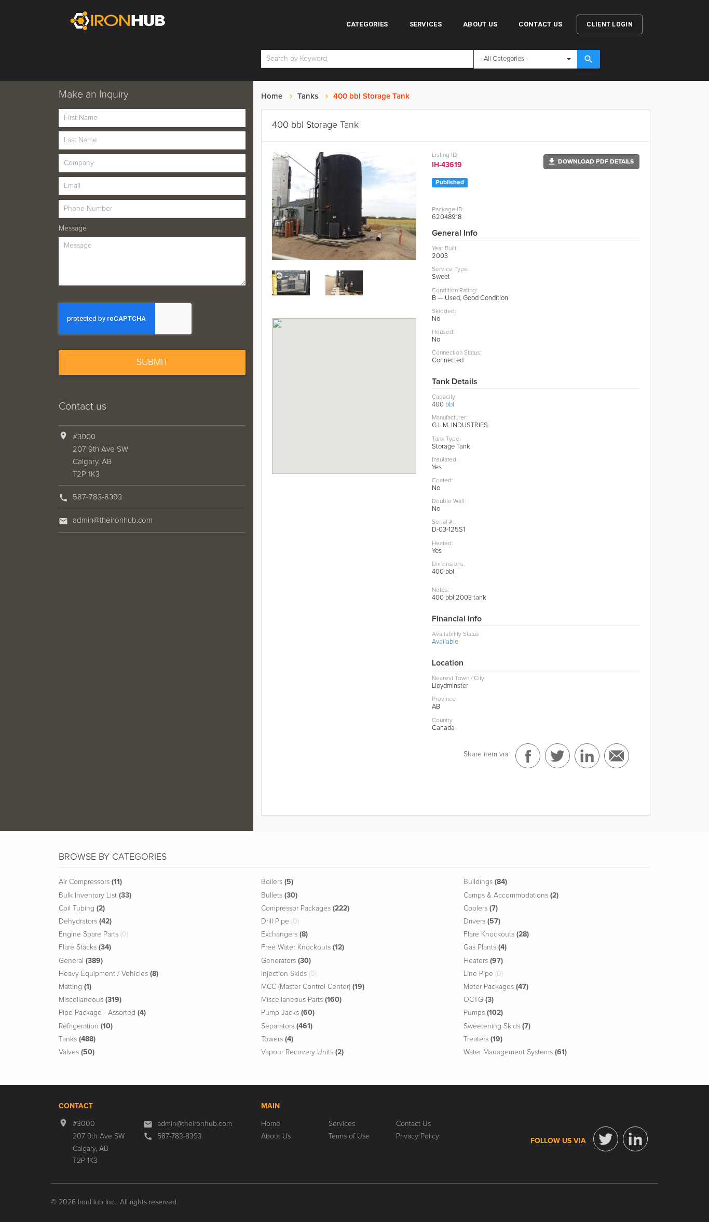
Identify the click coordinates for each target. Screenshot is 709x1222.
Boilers (277, 882)
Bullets (279, 895)
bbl (449, 404)
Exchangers (284, 934)
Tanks (307, 96)
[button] (591, 161)
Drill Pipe (280, 921)
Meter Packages (495, 986)
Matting (75, 986)
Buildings (485, 882)
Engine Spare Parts (93, 934)
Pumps (483, 1012)
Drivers (481, 921)
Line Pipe (483, 973)
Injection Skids (289, 973)
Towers (277, 1039)
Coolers (480, 908)
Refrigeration (86, 1026)
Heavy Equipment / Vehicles (108, 973)
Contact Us (540, 24)
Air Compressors (90, 882)
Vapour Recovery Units (302, 1052)
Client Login (610, 24)
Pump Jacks (288, 1012)
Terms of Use (349, 1136)
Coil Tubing (82, 908)
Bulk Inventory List (95, 895)
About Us (480, 24)
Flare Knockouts (496, 934)
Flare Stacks (85, 947)
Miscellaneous (90, 999)
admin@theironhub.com (113, 520)
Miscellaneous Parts (301, 999)
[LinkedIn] (635, 1138)
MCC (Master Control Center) (312, 986)
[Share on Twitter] (557, 755)
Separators (286, 1026)
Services (426, 24)
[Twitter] (605, 1138)
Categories (367, 24)
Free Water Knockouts (302, 947)
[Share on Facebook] (527, 755)
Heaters (483, 961)
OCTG (478, 999)
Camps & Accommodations (510, 895)
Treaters (482, 1039)
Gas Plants (485, 947)
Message (73, 228)
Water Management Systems (515, 1052)
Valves (76, 1052)
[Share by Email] (616, 755)
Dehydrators (85, 921)
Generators (286, 961)
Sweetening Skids (496, 1026)
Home (271, 96)
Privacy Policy (417, 1136)
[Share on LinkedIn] (587, 755)
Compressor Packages (305, 908)
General (81, 961)
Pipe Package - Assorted (102, 1012)
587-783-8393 (97, 497)
